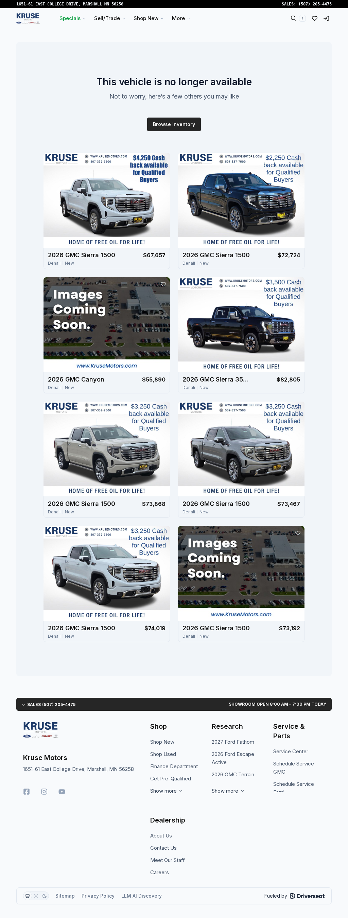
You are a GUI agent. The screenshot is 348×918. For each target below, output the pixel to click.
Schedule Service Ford (293, 788)
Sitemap (65, 896)
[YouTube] (61, 791)
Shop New (162, 742)
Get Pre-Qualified (170, 778)
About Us (161, 835)
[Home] (28, 18)
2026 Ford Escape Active (233, 758)
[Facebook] (26, 791)
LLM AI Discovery (141, 896)
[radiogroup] (36, 896)
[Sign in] (326, 18)
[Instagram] (44, 791)
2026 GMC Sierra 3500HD (216, 379)
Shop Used (163, 754)
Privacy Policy (98, 896)
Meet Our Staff (167, 860)
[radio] (27, 896)
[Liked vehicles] (314, 18)
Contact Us (163, 848)
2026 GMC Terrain (233, 774)
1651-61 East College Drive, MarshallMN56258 (69, 4)
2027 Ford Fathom (233, 742)
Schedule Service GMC (293, 767)
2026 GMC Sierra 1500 (81, 255)
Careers (159, 872)
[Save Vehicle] (163, 159)
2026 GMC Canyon (76, 379)
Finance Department (174, 766)
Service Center (290, 751)
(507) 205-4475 (315, 4)
